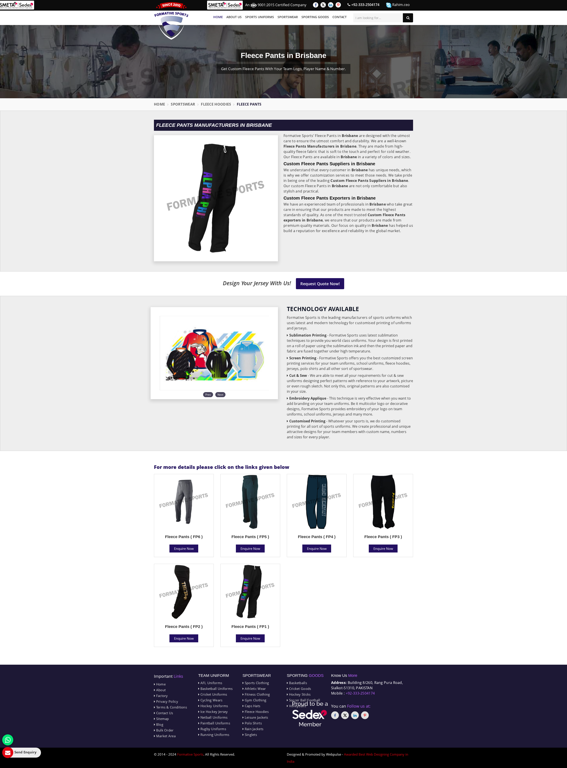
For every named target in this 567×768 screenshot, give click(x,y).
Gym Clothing (255, 700)
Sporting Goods (315, 17)
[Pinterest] (338, 5)
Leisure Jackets (256, 717)
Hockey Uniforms (213, 706)
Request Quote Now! (320, 283)
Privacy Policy (166, 701)
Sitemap (162, 718)
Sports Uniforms (259, 17)
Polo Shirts (253, 723)
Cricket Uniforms (213, 694)
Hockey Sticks (299, 694)
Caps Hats (252, 706)
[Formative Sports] (171, 21)
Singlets (250, 734)
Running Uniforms (214, 734)
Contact (339, 17)
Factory (161, 695)
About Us (234, 17)
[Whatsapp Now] (7, 739)
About (160, 690)
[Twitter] (323, 5)
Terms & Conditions (171, 707)
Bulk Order (164, 730)
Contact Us (164, 713)
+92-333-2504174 (364, 4)
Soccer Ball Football (304, 700)
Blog (159, 724)
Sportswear (288, 17)
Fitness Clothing (257, 694)
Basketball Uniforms (216, 688)
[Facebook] (315, 5)
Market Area (165, 736)
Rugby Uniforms (212, 729)
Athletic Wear (255, 688)
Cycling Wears (210, 700)
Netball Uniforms (213, 717)
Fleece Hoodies (216, 104)
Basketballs (297, 683)
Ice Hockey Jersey (213, 711)
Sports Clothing (256, 683)
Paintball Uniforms (214, 723)
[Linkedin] (330, 5)
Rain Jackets (253, 729)
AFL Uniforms (210, 683)
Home (218, 17)
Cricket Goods (299, 688)
